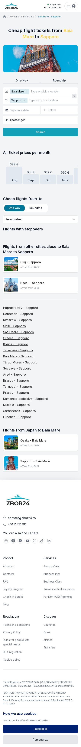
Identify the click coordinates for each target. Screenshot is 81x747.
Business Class (53, 581)
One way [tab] (14, 207)
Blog (6, 604)
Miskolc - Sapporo (16, 405)
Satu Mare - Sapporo (18, 332)
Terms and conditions (16, 624)
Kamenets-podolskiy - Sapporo (25, 399)
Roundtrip (59, 80)
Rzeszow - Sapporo (17, 320)
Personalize (40, 739)
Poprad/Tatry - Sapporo (20, 308)
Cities (47, 632)
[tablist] (25, 208)
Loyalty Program (13, 589)
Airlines (48, 639)
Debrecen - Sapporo (18, 314)
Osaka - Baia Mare (33, 440)
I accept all (40, 728)
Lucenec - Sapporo (17, 417)
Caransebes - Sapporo (19, 411)
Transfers (49, 647)
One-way (22, 80)
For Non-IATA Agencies (58, 596)
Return (52, 110)
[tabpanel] (40, 223)
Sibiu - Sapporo (14, 326)
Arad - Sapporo (14, 374)
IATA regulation (12, 652)
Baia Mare (28, 16)
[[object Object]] (6, 541)
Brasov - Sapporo (16, 380)
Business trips (52, 574)
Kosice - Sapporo (15, 344)
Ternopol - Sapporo (17, 386)
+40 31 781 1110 (52, 6)
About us (8, 566)
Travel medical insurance (59, 589)
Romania (14, 16)
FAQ (5, 581)
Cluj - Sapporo (30, 262)
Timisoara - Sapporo (18, 350)
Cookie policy (11, 659)
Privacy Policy (12, 632)
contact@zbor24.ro (22, 518)
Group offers (51, 566)
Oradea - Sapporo (16, 338)
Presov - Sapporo (16, 393)
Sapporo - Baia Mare (35, 461)
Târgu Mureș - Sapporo (20, 362)
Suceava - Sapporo (17, 368)
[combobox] (40, 219)
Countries (49, 624)
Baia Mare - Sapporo (18, 356)
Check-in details (13, 596)
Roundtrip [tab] (35, 207)
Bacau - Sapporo (32, 283)
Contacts (8, 574)
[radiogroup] (40, 81)
